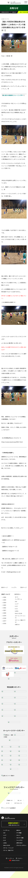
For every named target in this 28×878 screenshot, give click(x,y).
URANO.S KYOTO (15, 860)
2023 (4, 605)
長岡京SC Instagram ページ (10, 551)
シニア (16, 604)
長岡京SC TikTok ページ (9, 546)
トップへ (14, 587)
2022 (4, 608)
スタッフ (18, 835)
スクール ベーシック (8, 848)
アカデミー (20, 858)
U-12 (16, 608)
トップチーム (18, 599)
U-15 (16, 606)
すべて (16, 597)
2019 (4, 615)
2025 (4, 600)
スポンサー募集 (19, 838)
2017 (4, 621)
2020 (4, 613)
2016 (4, 623)
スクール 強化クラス (8, 850)
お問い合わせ (19, 843)
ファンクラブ (19, 840)
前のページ (4, 587)
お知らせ (17, 624)
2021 (4, 610)
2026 (4, 597)
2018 (4, 618)
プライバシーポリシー (21, 845)
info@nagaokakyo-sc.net (13, 572)
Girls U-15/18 (18, 613)
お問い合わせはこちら (14, 824)
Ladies (16, 611)
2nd (16, 601)
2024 (4, 602)
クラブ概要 (18, 833)
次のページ (23, 587)
